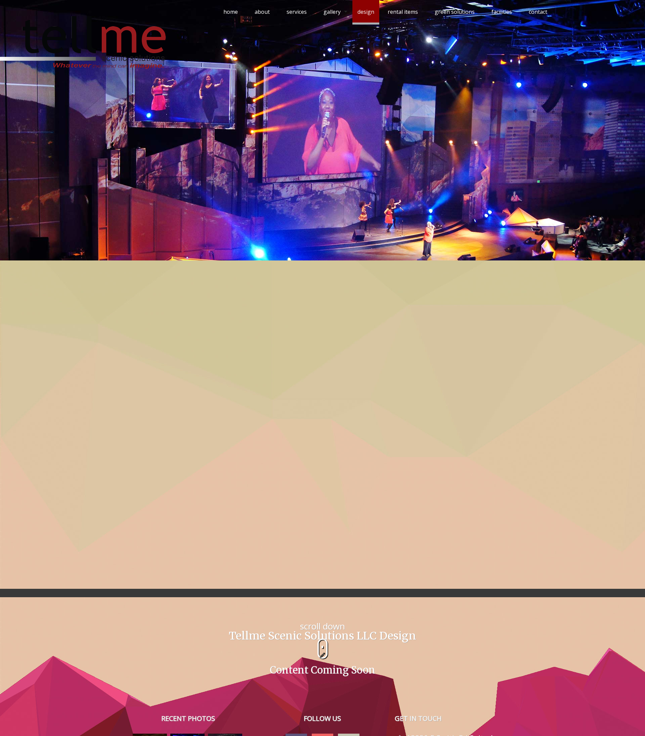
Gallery (332, 11)
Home (230, 11)
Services (297, 11)
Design (365, 11)
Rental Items (403, 11)
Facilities (501, 11)
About (262, 11)
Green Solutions (455, 11)
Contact (538, 11)
